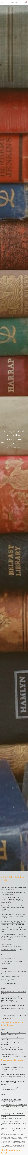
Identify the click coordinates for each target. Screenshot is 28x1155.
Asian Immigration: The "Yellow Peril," (11, 887)
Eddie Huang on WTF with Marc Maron (12, 980)
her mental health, (6, 924)
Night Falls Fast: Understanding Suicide (12, 1038)
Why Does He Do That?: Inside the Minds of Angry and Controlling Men (14, 1129)
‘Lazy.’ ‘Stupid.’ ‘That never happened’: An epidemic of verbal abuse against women (13, 1075)
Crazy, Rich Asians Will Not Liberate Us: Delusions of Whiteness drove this (12, 898)
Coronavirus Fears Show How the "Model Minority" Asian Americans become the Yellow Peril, (13, 907)
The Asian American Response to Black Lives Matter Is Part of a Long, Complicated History (14, 929)
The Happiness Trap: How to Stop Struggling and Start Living (11, 1048)
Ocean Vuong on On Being (9, 983)
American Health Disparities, (9, 938)
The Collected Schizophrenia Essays (11, 1043)
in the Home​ (4, 1118)
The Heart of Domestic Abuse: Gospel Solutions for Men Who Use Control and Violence (13, 1114)
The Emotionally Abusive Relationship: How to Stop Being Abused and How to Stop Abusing (14, 1106)
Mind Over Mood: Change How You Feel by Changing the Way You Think (14, 1053)
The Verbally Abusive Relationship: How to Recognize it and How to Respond (13, 1122)
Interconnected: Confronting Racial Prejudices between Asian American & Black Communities (12, 998)
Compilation (20, 1088)
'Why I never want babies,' (8, 949)
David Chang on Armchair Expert (10, 976)
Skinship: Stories (5, 958)
